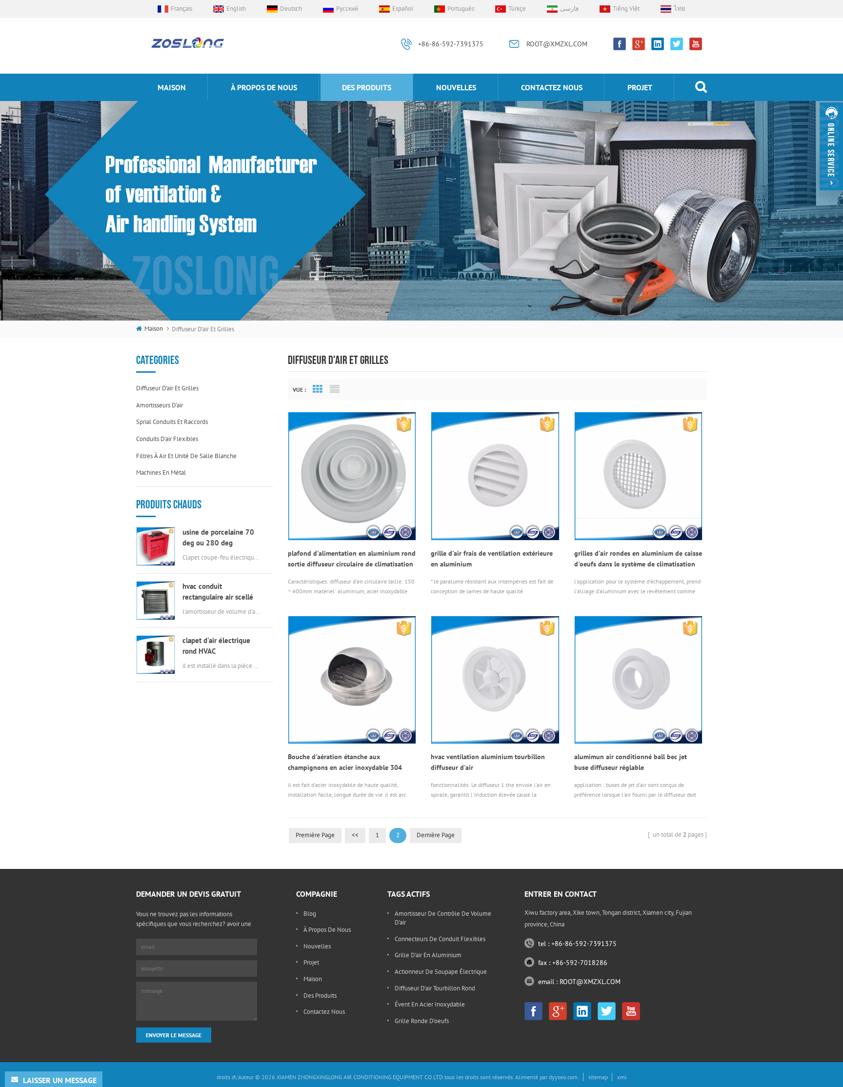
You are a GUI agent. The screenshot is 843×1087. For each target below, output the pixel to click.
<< (355, 835)
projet (639, 87)
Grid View (317, 389)
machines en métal (161, 472)
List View (334, 389)
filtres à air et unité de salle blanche (186, 456)
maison (172, 87)
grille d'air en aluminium (428, 955)
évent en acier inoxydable (430, 1004)
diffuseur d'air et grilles (167, 388)
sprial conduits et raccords (172, 422)
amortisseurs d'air (159, 405)
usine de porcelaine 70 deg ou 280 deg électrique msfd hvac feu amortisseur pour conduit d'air (221, 537)
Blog (309, 913)
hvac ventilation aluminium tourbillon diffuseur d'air (488, 762)
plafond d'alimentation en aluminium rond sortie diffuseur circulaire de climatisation (352, 558)
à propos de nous (264, 87)
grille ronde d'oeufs (422, 1021)
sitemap (598, 1077)
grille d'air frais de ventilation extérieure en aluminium (492, 558)
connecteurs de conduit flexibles (440, 939)
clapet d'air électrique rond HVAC (216, 646)
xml (622, 1077)
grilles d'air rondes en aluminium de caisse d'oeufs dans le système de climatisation (638, 558)
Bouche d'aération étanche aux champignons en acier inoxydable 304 (345, 762)
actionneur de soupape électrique (441, 971)
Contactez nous (551, 87)
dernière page (436, 835)
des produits (366, 87)
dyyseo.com (563, 1077)
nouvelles (456, 87)
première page (315, 835)
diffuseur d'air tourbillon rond (435, 988)
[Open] (831, 146)
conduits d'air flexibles (167, 439)
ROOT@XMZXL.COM (556, 44)
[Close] (831, 194)
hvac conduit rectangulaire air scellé (217, 592)
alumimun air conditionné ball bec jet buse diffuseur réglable (630, 762)
